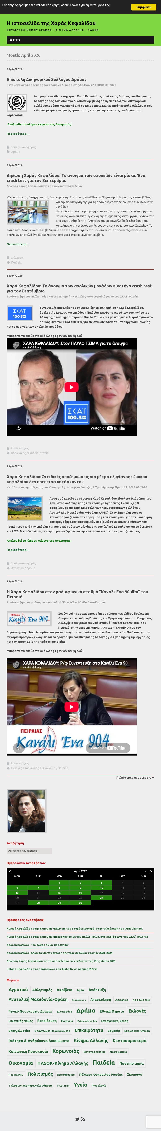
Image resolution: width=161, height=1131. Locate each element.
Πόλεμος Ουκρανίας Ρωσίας (101, 1074)
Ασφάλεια (121, 1000)
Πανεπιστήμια (131, 1063)
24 (101, 897)
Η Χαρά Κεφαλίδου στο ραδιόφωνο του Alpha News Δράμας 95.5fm (52, 968)
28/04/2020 (15, 581)
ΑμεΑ (80, 990)
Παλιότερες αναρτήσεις (133, 777)
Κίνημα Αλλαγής (91, 1040)
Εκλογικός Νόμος (21, 1021)
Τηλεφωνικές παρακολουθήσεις (30, 1085)
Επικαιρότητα (89, 1030)
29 (59, 902)
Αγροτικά (17, 568)
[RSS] (83, 1119)
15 (59, 892)
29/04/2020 (15, 466)
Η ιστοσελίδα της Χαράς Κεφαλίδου (51, 23)
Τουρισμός (63, 1085)
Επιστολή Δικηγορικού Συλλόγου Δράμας (61, 82)
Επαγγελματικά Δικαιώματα (52, 1031)
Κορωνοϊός (18, 453)
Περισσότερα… (18, 133)
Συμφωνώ (143, 7)
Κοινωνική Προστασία (28, 1051)
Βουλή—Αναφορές (23, 147)
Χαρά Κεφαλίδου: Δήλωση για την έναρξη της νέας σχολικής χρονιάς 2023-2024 (59, 952)
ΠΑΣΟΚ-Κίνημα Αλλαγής (62, 1063)
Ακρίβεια (64, 990)
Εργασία (114, 1030)
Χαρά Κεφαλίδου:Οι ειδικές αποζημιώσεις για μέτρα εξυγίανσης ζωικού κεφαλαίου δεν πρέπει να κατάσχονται (77, 481)
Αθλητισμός (42, 990)
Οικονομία (48, 768)
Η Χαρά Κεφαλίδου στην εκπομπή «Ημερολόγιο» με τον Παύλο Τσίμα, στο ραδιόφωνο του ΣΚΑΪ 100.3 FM (77, 936)
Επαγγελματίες (19, 1030)
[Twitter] (77, 1119)
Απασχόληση (100, 999)
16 (80, 892)
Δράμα (15, 151)
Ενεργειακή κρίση (114, 1021)
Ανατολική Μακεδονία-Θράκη (38, 999)
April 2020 (80, 871)
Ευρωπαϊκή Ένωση (137, 1030)
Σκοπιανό (134, 1074)
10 (101, 887)
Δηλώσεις (17, 257)
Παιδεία (16, 262)
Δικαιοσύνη (64, 1011)
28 (38, 902)
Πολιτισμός (40, 1073)
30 (80, 902)
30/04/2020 (15, 69)
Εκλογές (16, 768)
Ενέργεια (67, 1021)
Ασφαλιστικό (141, 1000)
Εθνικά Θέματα (112, 1011)
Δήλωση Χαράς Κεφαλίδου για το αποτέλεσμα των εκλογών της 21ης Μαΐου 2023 (61, 961)
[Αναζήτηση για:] (29, 850)
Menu (16, 39)
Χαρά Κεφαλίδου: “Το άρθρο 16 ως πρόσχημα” (38, 944)
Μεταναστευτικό (94, 1051)
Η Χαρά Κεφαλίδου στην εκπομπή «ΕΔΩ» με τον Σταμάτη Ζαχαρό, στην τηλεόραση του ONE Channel (75, 928)
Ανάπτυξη (97, 990)
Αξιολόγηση (79, 1000)
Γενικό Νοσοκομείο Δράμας (30, 1011)
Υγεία (45, 453)
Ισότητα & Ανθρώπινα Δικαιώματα (39, 1041)
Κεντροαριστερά (130, 1040)
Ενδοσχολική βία (87, 1021)
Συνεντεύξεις (20, 448)
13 (17, 892)
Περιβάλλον (16, 1074)
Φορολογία (99, 1085)
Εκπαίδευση (47, 1021)
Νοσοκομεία (118, 1051)
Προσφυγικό (66, 1074)
